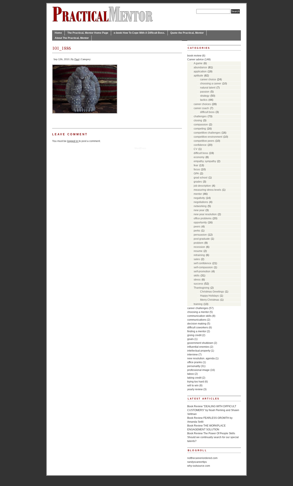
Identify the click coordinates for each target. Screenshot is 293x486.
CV (195, 149)
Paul (76, 59)
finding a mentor (196, 331)
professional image (198, 370)
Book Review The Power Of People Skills (211, 433)
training (198, 304)
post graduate (202, 238)
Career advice (195, 59)
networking (200, 206)
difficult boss (207, 112)
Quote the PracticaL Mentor (187, 32)
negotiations (201, 202)
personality (193, 366)
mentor (198, 193)
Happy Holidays (209, 295)
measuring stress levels (207, 189)
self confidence (202, 263)
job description (202, 185)
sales (197, 259)
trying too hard (195, 381)
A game (198, 63)
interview (192, 354)
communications (196, 319)
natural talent (207, 87)
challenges (200, 116)
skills (196, 275)
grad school (200, 177)
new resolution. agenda (201, 358)
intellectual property (198, 350)
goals (190, 339)
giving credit (194, 335)
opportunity (200, 222)
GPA (196, 173)
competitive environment (208, 136)
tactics (203, 99)
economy (199, 157)
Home (58, 32)
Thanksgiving (201, 287)
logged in (73, 141)
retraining (199, 255)
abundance (200, 67)
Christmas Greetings (212, 291)
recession (199, 246)
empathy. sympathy (205, 161)
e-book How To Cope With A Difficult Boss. (139, 32)
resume (198, 251)
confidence (200, 144)
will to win (193, 385)
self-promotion (202, 271)
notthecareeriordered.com (202, 458)
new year (199, 210)
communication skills (199, 315)
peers (197, 226)
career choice (208, 79)
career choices (202, 104)
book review (194, 55)
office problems (202, 218)
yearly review (195, 389)
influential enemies (198, 346)
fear (196, 165)
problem (198, 242)
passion (204, 91)
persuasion (200, 234)
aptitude (198, 75)
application (200, 71)
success (198, 283)
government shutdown (200, 342)
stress (197, 279)
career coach (201, 108)
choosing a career (210, 83)
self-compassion (203, 267)
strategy (204, 95)
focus (197, 169)
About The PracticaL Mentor (72, 38)
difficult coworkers (197, 327)
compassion (201, 124)
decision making (196, 323)
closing (198, 120)
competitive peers (204, 140)
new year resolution (205, 214)
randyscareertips (197, 461)
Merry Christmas (209, 299)
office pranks (194, 362)
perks (197, 230)
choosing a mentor (198, 312)
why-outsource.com (198, 465)
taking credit (194, 377)
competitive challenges (207, 132)
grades (198, 181)
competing (200, 128)
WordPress (140, 148)
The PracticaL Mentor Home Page (87, 32)
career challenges (197, 308)
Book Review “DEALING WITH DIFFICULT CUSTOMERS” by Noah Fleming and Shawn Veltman (213, 410)
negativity (199, 198)
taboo (190, 373)
